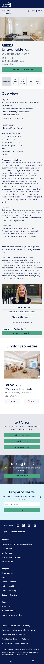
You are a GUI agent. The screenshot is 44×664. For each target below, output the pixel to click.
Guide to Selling (9, 586)
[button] (3, 29)
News (4, 577)
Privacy (26, 626)
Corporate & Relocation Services (17, 544)
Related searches (22, 435)
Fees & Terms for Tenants (13, 634)
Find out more (22, 475)
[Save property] (39, 11)
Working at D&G (9, 611)
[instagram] (35, 525)
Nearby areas (22, 441)
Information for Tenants (24, 630)
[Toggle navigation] (40, 4)
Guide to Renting (9, 595)
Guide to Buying (9, 582)
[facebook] (18, 525)
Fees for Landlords (10, 639)
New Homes (7, 548)
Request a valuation (22, 333)
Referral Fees (28, 639)
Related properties (6, 12)
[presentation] (6, 81)
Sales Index (7, 643)
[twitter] (23, 525)
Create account (18, 532)
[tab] (6, 81)
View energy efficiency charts (16, 118)
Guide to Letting (9, 590)
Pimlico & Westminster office (22, 311)
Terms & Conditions (11, 626)
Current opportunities (12, 615)
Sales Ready (7, 562)
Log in (4, 532)
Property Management (12, 557)
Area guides (7, 573)
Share (32, 11)
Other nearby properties (22, 69)
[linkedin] (29, 525)
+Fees (26, 50)
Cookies (5, 630)
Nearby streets (22, 447)
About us (6, 606)
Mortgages (7, 553)
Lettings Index (21, 643)
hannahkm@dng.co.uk (22, 322)
